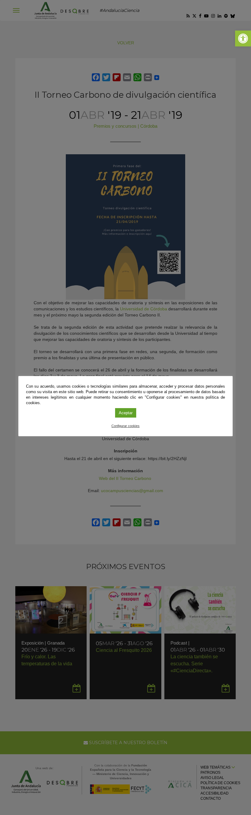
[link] (243, 38)
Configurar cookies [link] (125, 426)
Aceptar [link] (126, 413)
